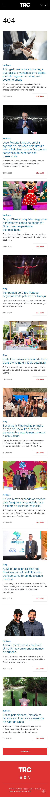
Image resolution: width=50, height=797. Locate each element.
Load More (25, 751)
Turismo (7, 711)
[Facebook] (25, 777)
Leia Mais (40, 96)
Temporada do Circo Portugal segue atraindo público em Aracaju (24, 294)
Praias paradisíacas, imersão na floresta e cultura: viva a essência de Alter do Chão (23, 718)
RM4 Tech (27, 791)
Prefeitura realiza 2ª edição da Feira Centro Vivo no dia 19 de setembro (25, 361)
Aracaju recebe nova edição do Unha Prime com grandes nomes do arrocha (23, 648)
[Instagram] (21, 777)
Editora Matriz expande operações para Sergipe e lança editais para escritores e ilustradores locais (24, 502)
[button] (4, 5)
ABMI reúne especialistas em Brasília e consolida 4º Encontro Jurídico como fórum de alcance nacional (23, 574)
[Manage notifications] (43, 791)
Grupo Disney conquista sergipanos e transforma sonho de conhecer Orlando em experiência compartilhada (25, 224)
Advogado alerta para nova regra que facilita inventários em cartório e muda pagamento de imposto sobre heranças (24, 74)
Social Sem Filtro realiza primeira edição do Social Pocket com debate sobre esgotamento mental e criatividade (24, 431)
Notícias (7, 65)
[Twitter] (29, 777)
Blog (5, 288)
